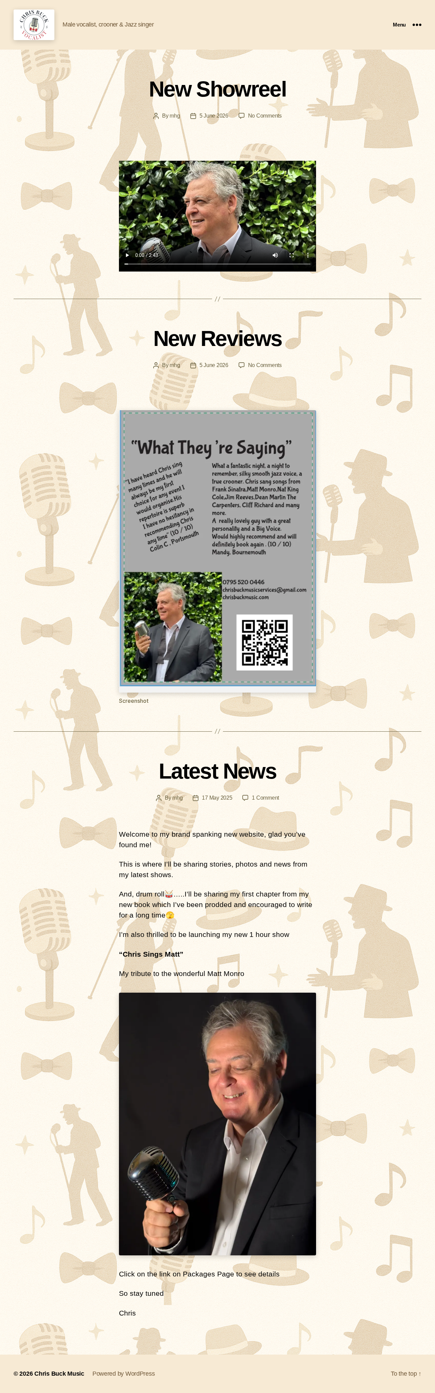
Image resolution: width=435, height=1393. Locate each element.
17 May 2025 (217, 798)
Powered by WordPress (123, 1373)
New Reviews (217, 338)
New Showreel (217, 89)
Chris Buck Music (59, 1373)
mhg (175, 116)
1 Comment (265, 798)
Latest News (217, 771)
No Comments (265, 116)
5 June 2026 (213, 116)
